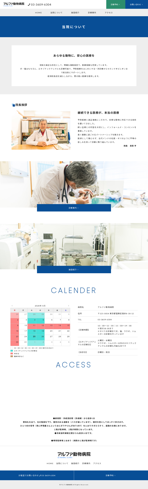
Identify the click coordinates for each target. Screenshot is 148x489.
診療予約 (114, 4)
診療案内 (92, 12)
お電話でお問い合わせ (37, 475)
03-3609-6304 (41, 4)
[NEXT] (68, 305)
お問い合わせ (135, 4)
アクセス (109, 12)
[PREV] (12, 305)
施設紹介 (75, 12)
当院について (56, 12)
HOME (38, 12)
